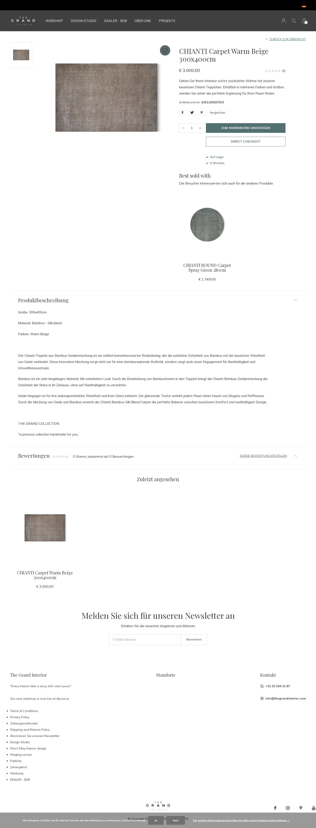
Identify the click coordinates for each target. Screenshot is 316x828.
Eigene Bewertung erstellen (263, 456)
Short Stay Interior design (28, 748)
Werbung (16, 773)
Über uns (143, 21)
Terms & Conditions (24, 711)
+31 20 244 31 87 (277, 686)
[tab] (158, 300)
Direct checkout (245, 141)
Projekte (167, 21)
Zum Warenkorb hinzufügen (245, 128)
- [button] (183, 128)
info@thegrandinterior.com (285, 698)
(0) (283, 71)
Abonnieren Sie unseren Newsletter (35, 736)
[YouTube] (314, 808)
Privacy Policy (19, 717)
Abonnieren (194, 639)
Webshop (54, 21)
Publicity (15, 761)
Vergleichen (217, 112)
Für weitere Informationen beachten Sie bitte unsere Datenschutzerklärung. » (241, 820)
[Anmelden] (283, 20)
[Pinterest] (300, 808)
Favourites (165, 50)
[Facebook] (275, 808)
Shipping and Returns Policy (30, 730)
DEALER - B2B (115, 21)
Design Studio (83, 21)
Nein (175, 820)
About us (62, 699)
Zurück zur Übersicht (288, 39)
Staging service (21, 755)
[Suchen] (294, 20)
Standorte (165, 675)
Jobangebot (18, 767)
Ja (156, 820)
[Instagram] (288, 808)
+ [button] (200, 128)
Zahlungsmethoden (24, 723)
